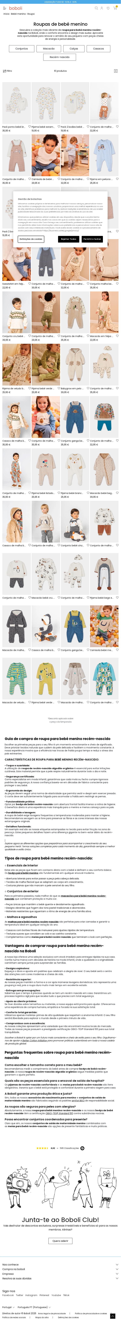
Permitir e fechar (92, 239)
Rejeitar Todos (68, 239)
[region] (60, 219)
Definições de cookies (31, 239)
